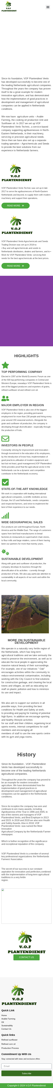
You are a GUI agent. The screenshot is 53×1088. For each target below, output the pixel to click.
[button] (48, 7)
